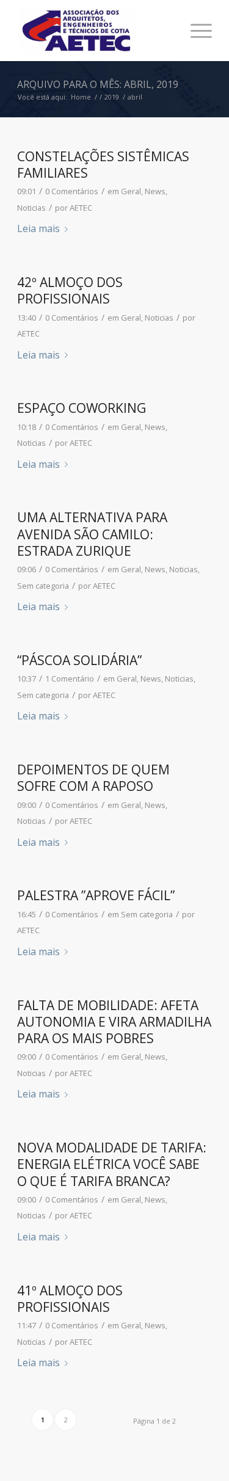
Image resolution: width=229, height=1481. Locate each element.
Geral (131, 191)
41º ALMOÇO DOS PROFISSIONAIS (70, 1298)
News (155, 191)
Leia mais (38, 228)
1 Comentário (69, 678)
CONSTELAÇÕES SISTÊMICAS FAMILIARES (103, 164)
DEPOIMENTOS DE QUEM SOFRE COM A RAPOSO (93, 778)
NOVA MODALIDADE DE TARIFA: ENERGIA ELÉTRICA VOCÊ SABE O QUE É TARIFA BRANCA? (111, 1164)
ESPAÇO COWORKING (81, 408)
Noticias (31, 207)
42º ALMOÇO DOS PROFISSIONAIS (70, 290)
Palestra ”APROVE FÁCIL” (96, 895)
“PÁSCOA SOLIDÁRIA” (79, 660)
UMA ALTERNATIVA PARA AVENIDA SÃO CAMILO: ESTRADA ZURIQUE (92, 534)
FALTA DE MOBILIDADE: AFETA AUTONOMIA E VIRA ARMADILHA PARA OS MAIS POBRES (114, 1022)
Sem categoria (43, 585)
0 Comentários (71, 191)
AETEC (81, 207)
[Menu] (195, 30)
